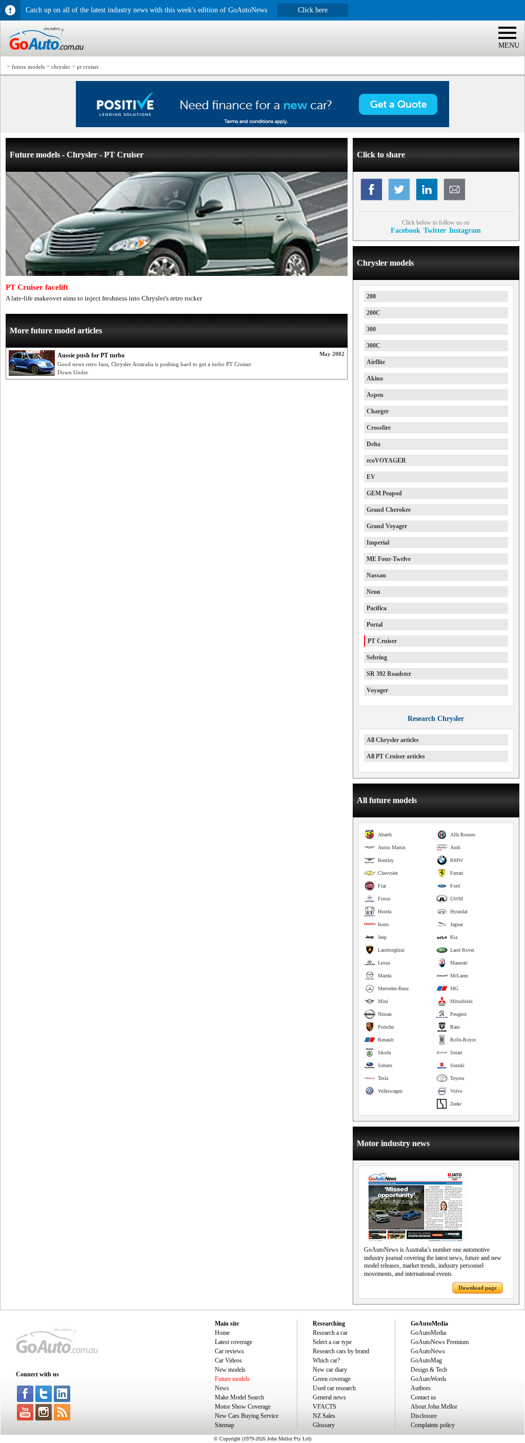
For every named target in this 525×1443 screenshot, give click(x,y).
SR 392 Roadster (389, 673)
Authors (421, 1388)
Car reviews (229, 1351)
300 (371, 329)
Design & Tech (429, 1369)
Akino (375, 378)
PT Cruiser (382, 641)
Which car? (326, 1360)
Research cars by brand (341, 1351)
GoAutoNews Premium (440, 1342)
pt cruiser (88, 67)
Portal (374, 624)
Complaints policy (433, 1425)
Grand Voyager (387, 526)
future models (28, 67)
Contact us (423, 1397)
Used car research (334, 1388)
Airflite (376, 362)
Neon (373, 591)
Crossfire (379, 427)
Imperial (378, 542)
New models (230, 1369)
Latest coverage (233, 1342)
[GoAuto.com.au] (42, 54)
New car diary (330, 1369)
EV (371, 476)
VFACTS (324, 1406)
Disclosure (424, 1415)
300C (373, 345)
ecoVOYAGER (386, 460)
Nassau (376, 575)
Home (222, 1332)
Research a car (330, 1332)
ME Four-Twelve (389, 559)
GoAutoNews (428, 1351)
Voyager (377, 690)
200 (371, 296)
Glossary (324, 1425)
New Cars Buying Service (246, 1415)
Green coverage (332, 1378)
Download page (477, 1288)
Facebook (405, 230)
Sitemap (224, 1425)
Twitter (434, 230)
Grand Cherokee (389, 509)
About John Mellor (434, 1406)
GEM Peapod (384, 493)
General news (329, 1397)
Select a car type (332, 1342)
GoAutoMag (426, 1360)
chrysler (60, 67)
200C (373, 312)
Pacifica (377, 608)
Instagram (465, 230)
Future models (232, 1378)
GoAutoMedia (428, 1332)
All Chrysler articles (393, 740)
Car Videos (228, 1360)
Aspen (375, 394)
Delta (373, 444)
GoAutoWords (429, 1378)
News (222, 1388)
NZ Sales (324, 1415)
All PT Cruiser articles (396, 756)
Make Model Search (239, 1397)
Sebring (377, 657)
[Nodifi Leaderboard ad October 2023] (262, 125)
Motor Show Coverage (243, 1406)
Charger (378, 411)
